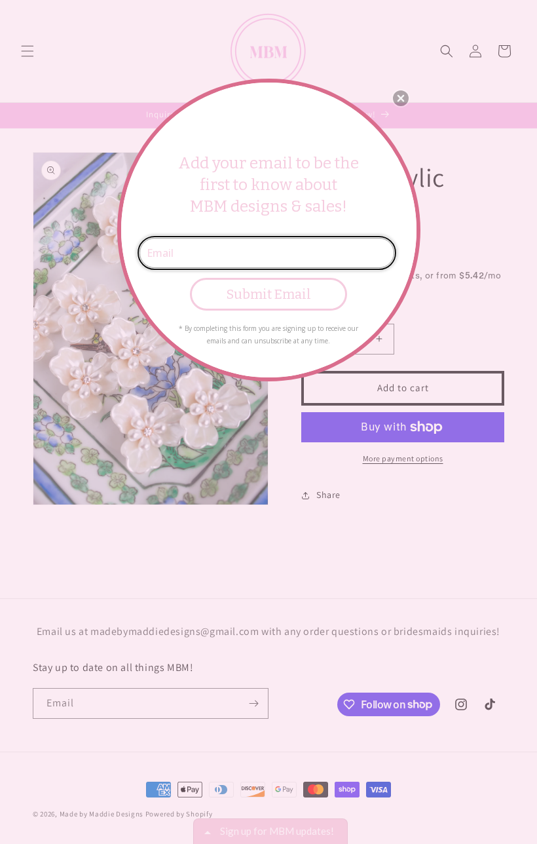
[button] (401, 98)
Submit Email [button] (269, 294)
